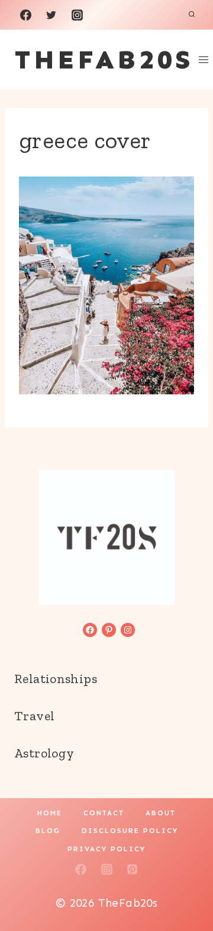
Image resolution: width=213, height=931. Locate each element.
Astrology (44, 753)
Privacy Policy (106, 849)
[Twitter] (51, 15)
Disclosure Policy (130, 831)
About (161, 813)
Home (49, 813)
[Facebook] (25, 15)
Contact (103, 813)
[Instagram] (77, 15)
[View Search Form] (192, 15)
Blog (48, 831)
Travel (34, 716)
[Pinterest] (132, 869)
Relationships (55, 679)
